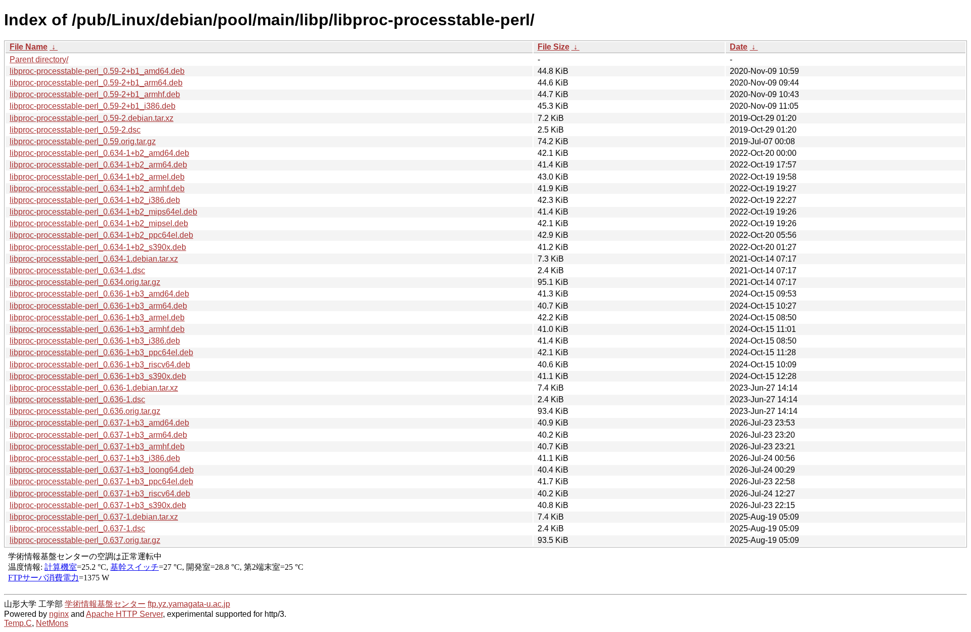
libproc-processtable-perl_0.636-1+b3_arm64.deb (98, 306)
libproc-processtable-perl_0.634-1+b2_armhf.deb (97, 188)
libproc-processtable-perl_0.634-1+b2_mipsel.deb (99, 223)
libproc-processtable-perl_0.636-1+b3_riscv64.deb (100, 364)
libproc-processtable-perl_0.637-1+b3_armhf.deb (97, 446)
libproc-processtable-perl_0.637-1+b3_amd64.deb (99, 422)
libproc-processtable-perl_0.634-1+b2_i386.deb (95, 200)
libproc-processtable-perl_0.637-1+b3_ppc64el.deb (101, 481)
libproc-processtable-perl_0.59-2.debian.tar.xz (91, 118)
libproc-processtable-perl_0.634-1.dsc (77, 270)
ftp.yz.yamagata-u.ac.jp (189, 604)
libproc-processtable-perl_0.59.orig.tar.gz (83, 141)
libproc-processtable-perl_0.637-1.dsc (77, 528)
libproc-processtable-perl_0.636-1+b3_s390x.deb (98, 376)
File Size (553, 47)
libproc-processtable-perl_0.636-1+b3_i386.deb (95, 340)
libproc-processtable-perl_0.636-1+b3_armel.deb (97, 317)
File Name (29, 47)
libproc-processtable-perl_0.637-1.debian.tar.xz (94, 517)
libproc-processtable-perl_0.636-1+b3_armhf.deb (97, 329)
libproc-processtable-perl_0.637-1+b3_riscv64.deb (100, 493)
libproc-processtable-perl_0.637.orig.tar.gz (85, 540)
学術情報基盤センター (105, 604)
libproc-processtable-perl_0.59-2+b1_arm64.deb (96, 82)
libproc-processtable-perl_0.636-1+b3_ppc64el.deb (101, 352)
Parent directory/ (39, 59)
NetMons (52, 623)
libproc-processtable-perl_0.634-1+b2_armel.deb (97, 177)
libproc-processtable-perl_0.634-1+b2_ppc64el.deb (101, 235)
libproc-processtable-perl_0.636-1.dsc (77, 399)
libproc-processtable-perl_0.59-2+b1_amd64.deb (97, 71)
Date (738, 47)
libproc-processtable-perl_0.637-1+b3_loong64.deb (102, 470)
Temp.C (18, 623)
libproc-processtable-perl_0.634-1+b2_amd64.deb (99, 153)
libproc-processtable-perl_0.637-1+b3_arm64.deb (98, 435)
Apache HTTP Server (124, 614)
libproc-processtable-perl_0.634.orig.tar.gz (85, 282)
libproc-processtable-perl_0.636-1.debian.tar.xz (94, 388)
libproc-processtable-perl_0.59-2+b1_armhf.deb (95, 94)
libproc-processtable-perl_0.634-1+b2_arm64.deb (98, 164)
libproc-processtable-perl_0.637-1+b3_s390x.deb (98, 505)
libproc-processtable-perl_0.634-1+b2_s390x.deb (98, 247)
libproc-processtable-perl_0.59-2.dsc (75, 129)
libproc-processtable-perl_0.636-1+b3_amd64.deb (99, 293)
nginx (59, 614)
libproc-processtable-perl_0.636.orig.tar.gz (85, 411)
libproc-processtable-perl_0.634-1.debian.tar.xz (94, 259)
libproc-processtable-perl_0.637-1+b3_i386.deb (95, 458)
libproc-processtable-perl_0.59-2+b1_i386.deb (92, 106)
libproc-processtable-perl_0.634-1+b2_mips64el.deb (103, 211)
